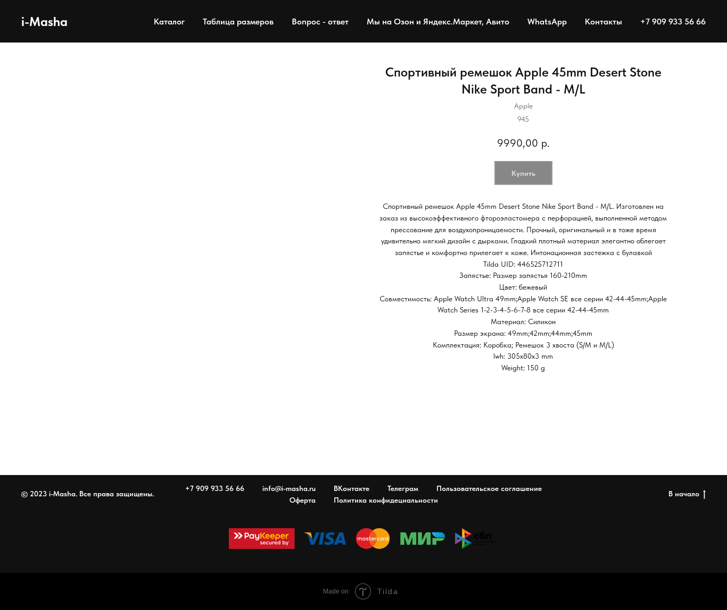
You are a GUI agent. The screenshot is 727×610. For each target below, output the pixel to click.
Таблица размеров (238, 21)
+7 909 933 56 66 (673, 21)
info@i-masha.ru (289, 488)
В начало (683, 493)
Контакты (603, 21)
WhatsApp (547, 21)
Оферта (303, 500)
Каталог (169, 21)
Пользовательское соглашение (489, 488)
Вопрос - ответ (320, 21)
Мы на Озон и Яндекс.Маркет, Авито (438, 21)
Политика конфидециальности (386, 500)
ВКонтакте (351, 488)
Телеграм (402, 488)
